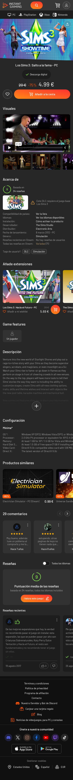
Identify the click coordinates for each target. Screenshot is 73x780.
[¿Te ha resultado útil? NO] (53, 666)
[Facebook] (36, 737)
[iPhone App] (24, 749)
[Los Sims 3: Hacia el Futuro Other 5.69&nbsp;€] (31, 286)
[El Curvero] (9, 621)
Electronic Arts (44, 228)
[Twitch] (55, 737)
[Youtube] (46, 737)
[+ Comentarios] (67, 513)
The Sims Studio (44, 225)
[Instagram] (27, 737)
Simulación (42, 236)
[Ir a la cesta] (57, 5)
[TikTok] (64, 737)
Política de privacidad (36, 688)
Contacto (37, 697)
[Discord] (8, 737)
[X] (18, 737)
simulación (39, 251)
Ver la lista (41, 213)
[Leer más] (31, 643)
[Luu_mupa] (17, 527)
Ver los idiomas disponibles (50, 217)
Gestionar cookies (36, 760)
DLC (26, 251)
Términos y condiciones (36, 683)
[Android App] (49, 749)
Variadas (41, 243)
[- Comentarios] (60, 513)
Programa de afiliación (37, 693)
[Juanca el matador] (47, 527)
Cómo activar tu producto (49, 221)
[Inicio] (12, 5)
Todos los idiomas (61, 563)
